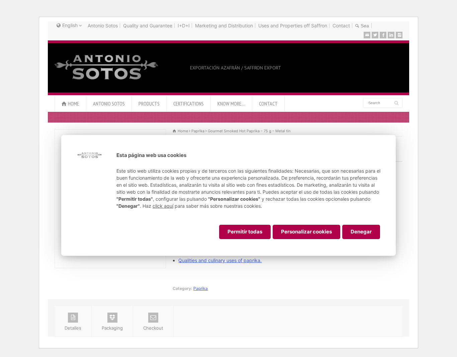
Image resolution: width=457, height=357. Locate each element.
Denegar (361, 231)
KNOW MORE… (231, 103)
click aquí (163, 206)
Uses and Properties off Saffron (292, 25)
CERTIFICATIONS (188, 103)
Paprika (200, 288)
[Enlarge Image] (110, 133)
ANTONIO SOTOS (109, 103)
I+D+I (184, 25)
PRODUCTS (149, 103)
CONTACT (268, 103)
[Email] (367, 35)
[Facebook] (383, 35)
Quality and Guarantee (147, 25)
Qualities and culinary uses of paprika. (220, 260)
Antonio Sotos (103, 25)
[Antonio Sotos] (107, 80)
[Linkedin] (391, 35)
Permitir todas (244, 231)
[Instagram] (399, 35)
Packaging (112, 328)
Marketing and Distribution (224, 25)
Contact (341, 25)
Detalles (73, 328)
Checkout (153, 328)
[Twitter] (375, 35)
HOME (73, 103)
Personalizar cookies (306, 231)
